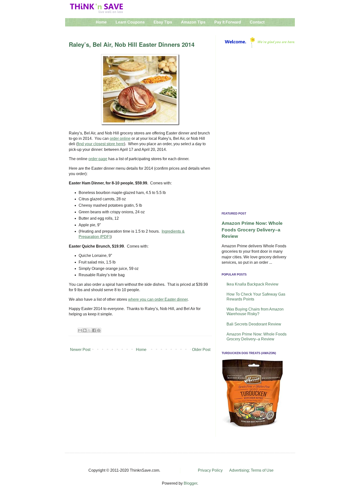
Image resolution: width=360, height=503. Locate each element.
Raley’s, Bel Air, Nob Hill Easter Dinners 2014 (131, 44)
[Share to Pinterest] (98, 330)
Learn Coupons (130, 22)
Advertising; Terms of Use (251, 470)
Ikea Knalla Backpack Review (252, 284)
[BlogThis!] (84, 330)
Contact (257, 22)
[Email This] (80, 330)
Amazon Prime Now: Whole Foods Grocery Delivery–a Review (252, 230)
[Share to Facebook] (94, 330)
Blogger (190, 483)
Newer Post (80, 349)
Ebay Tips (163, 22)
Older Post (201, 349)
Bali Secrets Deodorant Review (254, 324)
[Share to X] (89, 330)
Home (101, 22)
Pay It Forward (227, 22)
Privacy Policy (210, 470)
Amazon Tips (193, 22)
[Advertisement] (255, 131)
